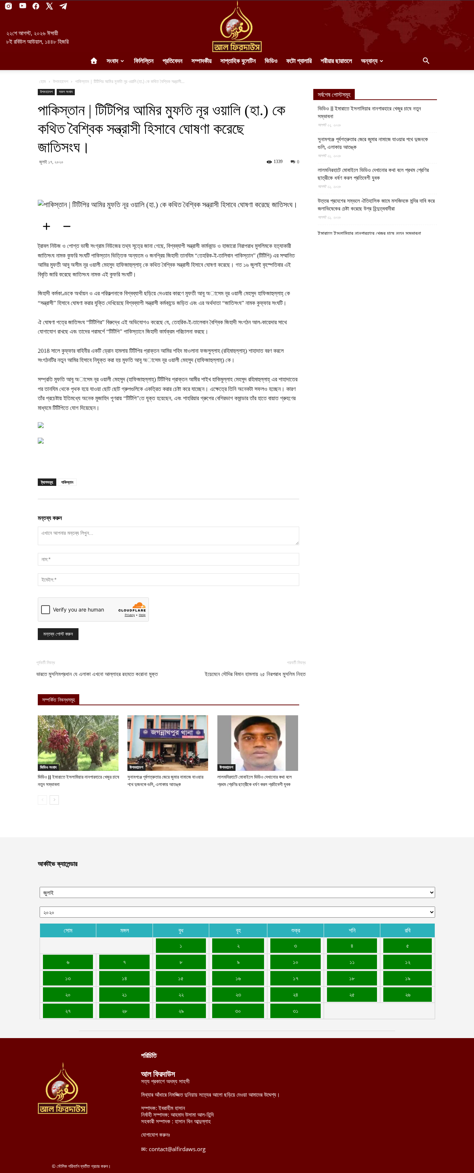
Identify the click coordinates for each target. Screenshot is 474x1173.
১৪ (124, 978)
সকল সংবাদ (66, 92)
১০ (295, 961)
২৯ (181, 1010)
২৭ (68, 1010)
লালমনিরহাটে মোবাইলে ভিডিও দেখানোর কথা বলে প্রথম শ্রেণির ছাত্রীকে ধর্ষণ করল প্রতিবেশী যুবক (373, 174)
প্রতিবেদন (173, 60)
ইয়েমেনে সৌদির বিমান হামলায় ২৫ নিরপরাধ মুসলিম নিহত (255, 674)
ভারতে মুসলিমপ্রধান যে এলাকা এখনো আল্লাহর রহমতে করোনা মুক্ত (97, 674)
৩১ (295, 1010)
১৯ (407, 978)
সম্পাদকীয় (201, 60)
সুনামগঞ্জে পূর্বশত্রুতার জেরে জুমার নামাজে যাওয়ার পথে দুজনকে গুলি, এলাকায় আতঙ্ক (373, 143)
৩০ (238, 1010)
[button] (426, 61)
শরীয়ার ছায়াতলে (336, 60)
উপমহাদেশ (60, 81)
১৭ (295, 978)
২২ (181, 994)
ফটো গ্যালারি (299, 60)
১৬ (238, 978)
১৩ (68, 978)
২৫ (352, 994)
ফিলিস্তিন (144, 60)
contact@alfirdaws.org (177, 1149)
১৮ (352, 978)
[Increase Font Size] (48, 226)
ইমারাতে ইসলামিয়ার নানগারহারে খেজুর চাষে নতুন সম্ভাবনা (369, 233)
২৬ (407, 994)
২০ (68, 994)
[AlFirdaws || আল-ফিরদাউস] (237, 26)
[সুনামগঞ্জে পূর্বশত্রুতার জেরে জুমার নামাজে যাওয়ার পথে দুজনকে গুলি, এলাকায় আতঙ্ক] (168, 743)
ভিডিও (271, 60)
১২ (407, 961)
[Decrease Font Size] (69, 226)
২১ (124, 994)
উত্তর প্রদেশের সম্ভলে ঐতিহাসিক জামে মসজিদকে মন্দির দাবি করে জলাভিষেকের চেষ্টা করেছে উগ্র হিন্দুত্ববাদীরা (376, 205)
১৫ (181, 978)
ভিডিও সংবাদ (48, 767)
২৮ (124, 1010)
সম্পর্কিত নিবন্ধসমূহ (58, 700)
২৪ (295, 994)
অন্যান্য (369, 60)
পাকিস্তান (67, 482)
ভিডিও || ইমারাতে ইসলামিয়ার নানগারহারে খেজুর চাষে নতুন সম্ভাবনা (369, 112)
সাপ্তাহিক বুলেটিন (238, 60)
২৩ (238, 994)
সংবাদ (112, 60)
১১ (352, 961)
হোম (42, 81)
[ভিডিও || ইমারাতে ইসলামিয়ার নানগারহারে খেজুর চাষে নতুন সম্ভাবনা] (79, 743)
